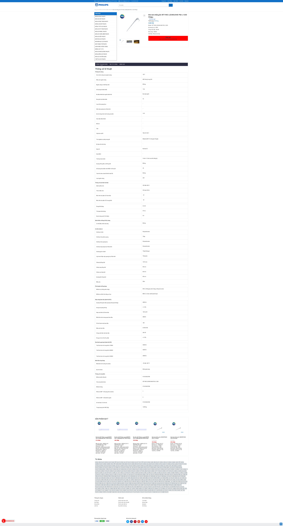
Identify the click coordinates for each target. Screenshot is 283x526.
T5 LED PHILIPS (136, 492)
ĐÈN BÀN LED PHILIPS (156, 476)
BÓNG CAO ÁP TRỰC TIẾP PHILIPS (139, 462)
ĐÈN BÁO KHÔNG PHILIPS (121, 478)
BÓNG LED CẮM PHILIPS (154, 465)
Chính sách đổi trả (122, 504)
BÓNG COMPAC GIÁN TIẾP (174, 462)
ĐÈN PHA (175, 481)
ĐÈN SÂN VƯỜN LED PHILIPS (118, 485)
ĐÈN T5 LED (137, 485)
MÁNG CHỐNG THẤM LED (103, 488)
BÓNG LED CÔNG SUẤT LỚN (167, 465)
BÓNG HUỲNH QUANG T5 (161, 464)
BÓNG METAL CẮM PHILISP (157, 467)
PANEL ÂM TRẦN (172, 490)
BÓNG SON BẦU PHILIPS (145, 469)
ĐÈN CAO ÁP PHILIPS (100, 19)
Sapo (152, 524)
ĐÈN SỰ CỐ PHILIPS (129, 485)
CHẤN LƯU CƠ (116, 472)
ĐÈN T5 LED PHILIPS (145, 485)
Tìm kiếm (144, 500)
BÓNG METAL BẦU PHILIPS (144, 467)
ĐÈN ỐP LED (121, 481)
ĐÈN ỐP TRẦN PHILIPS (159, 481)
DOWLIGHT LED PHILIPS (119, 486)
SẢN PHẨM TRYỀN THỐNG (101, 46)
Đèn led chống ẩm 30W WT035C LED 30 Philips (178, 438)
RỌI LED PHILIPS (121, 492)
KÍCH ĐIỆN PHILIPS (138, 486)
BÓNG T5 (174, 469)
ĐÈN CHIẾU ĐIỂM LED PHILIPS (146, 478)
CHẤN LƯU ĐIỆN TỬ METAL (173, 472)
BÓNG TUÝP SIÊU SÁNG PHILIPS (144, 471)
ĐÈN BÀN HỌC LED (126, 476)
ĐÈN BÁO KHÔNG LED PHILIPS (108, 478)
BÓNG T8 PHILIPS (132, 471)
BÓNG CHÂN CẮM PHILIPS (153, 462)
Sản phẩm (96, 504)
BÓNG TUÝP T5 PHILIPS (157, 471)
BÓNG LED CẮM (144, 465)
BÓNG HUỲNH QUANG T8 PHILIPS (175, 464)
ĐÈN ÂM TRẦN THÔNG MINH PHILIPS (112, 476)
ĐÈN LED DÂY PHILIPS (100, 36)
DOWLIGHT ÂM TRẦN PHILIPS (106, 486)
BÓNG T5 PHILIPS (105, 471)
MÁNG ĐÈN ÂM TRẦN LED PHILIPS (118, 488)
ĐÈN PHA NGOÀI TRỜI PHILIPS (136, 483)
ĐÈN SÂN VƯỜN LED (106, 485)
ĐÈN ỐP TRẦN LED (137, 481)
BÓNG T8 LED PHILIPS (122, 471)
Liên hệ (96, 505)
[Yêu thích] (144, 15)
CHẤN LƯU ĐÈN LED (148, 472)
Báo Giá (186, 1)
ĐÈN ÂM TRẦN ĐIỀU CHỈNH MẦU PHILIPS (164, 474)
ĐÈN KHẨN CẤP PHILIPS (120, 479)
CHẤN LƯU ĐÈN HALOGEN (137, 472)
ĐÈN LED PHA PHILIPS (112, 481)
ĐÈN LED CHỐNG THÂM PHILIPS (133, 479)
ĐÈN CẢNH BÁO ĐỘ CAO (133, 478)
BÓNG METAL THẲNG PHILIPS (106, 469)
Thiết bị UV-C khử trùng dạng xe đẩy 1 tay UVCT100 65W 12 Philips (24, 522)
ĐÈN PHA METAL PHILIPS (122, 483)
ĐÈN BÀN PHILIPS (176, 476)
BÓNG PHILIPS (136, 469)
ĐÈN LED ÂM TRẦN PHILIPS (101, 21)
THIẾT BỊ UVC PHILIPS (100, 59)
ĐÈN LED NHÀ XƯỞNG (178, 479)
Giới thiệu (96, 502)
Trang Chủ (163, 1)
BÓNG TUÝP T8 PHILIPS (168, 471)
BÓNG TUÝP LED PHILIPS (101, 26)
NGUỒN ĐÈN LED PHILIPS (162, 490)
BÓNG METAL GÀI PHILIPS (169, 467)
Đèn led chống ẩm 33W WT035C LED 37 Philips (159, 438)
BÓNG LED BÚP (136, 465)
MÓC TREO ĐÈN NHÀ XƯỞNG (140, 490)
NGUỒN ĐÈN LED (152, 490)
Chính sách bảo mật (123, 500)
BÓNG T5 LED (180, 469)
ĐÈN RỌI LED (168, 483)
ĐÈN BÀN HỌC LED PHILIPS (101, 41)
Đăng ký (144, 504)
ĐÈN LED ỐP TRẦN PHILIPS (101, 29)
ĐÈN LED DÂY (145, 479)
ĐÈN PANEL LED (168, 481)
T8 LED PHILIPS (148, 492)
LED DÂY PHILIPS (165, 486)
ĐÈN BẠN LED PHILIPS (167, 476)
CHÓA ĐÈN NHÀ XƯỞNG (140, 474)
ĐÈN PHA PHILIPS (147, 483)
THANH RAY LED (156, 492)
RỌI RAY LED (129, 492)
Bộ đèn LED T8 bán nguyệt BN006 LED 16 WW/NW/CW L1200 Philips (122, 438)
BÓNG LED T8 (112, 467)
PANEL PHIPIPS (103, 492)
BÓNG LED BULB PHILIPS (106, 465)
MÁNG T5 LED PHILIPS (110, 490)
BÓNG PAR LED (117, 469)
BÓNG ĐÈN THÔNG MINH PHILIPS (123, 464)
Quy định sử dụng (122, 505)
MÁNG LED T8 (158, 488)
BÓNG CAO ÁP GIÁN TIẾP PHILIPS (112, 462)
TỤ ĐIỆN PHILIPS (164, 492)
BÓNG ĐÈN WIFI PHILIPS (137, 464)
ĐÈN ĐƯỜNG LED (158, 478)
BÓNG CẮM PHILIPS (100, 462)
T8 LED (142, 492)
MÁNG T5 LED (101, 490)
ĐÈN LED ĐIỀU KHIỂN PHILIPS (165, 479)
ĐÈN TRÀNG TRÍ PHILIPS (168, 485)
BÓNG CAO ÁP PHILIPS (126, 462)
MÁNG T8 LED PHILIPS (128, 490)
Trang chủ (96, 500)
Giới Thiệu (170, 1)
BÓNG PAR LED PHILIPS (126, 469)
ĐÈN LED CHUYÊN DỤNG (100, 56)
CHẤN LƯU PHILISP (118, 474)
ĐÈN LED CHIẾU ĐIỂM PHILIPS (102, 34)
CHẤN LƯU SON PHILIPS (128, 474)
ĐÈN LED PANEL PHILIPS (101, 31)
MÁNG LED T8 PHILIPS (167, 488)
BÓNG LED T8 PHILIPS (121, 467)
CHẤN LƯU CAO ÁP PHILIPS (106, 472)
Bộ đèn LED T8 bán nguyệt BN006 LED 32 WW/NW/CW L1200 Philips (104, 438)
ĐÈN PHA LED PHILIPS (100, 39)
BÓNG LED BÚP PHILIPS (100, 24)
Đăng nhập (144, 502)
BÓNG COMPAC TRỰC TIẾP (109, 464)
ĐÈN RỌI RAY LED (176, 483)
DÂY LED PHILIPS (150, 474)
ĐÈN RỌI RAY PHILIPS (100, 16)
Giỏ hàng (144, 505)
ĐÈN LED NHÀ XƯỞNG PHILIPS (102, 51)
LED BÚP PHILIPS (156, 486)
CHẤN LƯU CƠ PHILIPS (125, 472)
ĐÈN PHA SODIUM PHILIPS (158, 483)
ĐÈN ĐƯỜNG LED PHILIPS (101, 54)
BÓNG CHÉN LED (164, 462)
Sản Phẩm (176, 1)
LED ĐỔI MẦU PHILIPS (174, 486)
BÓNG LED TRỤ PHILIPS (132, 467)
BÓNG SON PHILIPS (156, 469)
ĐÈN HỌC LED (178, 478)
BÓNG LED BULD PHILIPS (126, 465)
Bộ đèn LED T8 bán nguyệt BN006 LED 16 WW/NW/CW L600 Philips (141, 438)
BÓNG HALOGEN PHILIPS (149, 464)
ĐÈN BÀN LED (147, 476)
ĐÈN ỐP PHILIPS (128, 481)
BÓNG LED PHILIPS (104, 467)
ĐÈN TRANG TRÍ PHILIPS (101, 44)
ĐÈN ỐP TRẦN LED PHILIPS (148, 481)
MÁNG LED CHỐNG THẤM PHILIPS (146, 488)
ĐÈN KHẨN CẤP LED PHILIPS (108, 479)
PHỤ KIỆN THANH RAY (112, 492)
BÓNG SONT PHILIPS (165, 469)
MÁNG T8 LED (119, 490)
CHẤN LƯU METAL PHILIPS (107, 474)
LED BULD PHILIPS (148, 486)
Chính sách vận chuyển (123, 502)
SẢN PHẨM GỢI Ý (101, 419)
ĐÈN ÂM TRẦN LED (178, 474)
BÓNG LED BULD (116, 465)
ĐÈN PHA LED (103, 483)
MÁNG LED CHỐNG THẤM (132, 488)
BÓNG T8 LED (113, 471)
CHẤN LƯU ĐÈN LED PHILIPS (160, 472)
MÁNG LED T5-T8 (99, 49)
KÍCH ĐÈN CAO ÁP (129, 486)
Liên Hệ (181, 1)
